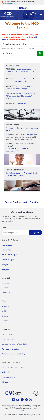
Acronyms (5, 306)
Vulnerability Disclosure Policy (13, 354)
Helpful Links (6, 329)
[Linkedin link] (13, 400)
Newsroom (6, 293)
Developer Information (10, 349)
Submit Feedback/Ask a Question (22, 202)
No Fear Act (6, 372)
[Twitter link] (26, 400)
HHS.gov (5, 264)
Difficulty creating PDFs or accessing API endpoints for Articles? (20, 96)
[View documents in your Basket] (31, 14)
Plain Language (7, 339)
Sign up (36, 232)
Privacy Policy (7, 334)
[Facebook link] (22, 400)
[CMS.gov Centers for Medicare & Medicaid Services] (22, 8)
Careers (5, 288)
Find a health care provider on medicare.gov (17, 150)
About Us (5, 283)
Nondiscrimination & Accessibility (14, 344)
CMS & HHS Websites (10, 240)
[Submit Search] (40, 53)
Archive (4, 311)
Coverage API (21, 103)
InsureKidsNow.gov (9, 255)
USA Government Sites (10, 362)
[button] (26, 14)
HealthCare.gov (8, 260)
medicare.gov (28, 134)
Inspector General (9, 377)
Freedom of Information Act (12, 367)
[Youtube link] (17, 400)
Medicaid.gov (7, 250)
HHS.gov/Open (7, 269)
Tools (4, 301)
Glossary (5, 321)
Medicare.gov (7, 245)
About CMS (6, 278)
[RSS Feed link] (30, 400)
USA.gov (5, 382)
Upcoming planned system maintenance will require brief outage (21, 71)
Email (4, 228)
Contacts (5, 316)
